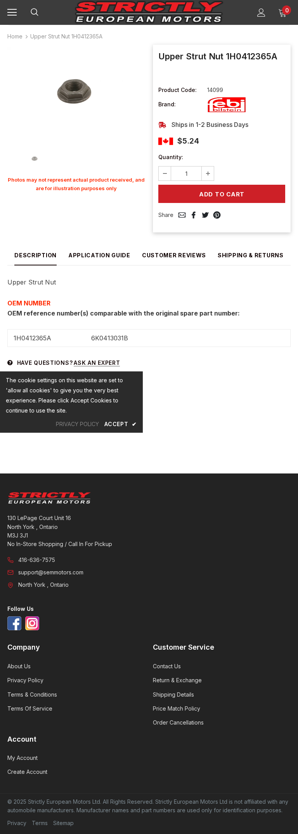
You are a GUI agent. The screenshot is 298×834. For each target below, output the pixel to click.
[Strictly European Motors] (148, 498)
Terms (40, 823)
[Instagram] (32, 623)
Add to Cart (221, 194)
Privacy (16, 823)
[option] (76, 93)
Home (15, 36)
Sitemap (63, 823)
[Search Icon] (42, 12)
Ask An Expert (97, 362)
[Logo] (149, 12)
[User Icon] (261, 13)
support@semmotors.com (50, 572)
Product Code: (177, 90)
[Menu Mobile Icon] (12, 12)
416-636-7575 (36, 560)
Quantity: (170, 157)
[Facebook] (14, 623)
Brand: (167, 104)
